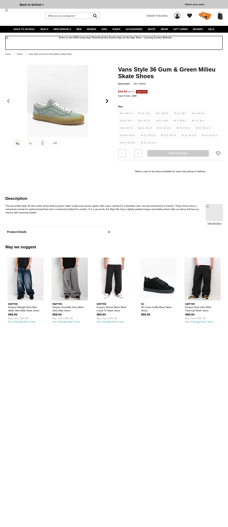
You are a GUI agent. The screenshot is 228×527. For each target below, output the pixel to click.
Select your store (194, 4)
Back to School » (32, 4)
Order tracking (157, 15)
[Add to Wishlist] (218, 153)
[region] (57, 106)
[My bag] (220, 15)
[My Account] (177, 14)
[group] (93, 4)
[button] (57, 101)
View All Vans (214, 223)
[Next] (107, 101)
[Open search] (95, 16)
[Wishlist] (189, 15)
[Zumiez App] (114, 43)
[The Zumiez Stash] (205, 16)
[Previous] (8, 101)
